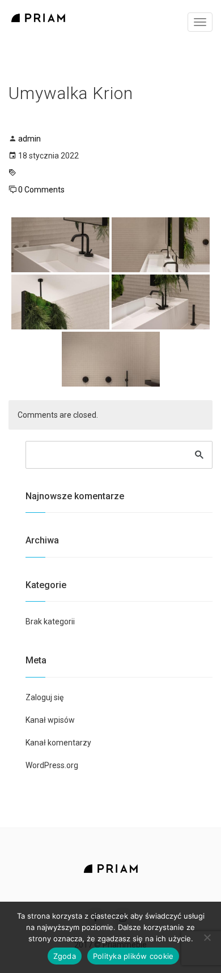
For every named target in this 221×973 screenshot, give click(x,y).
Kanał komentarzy (58, 742)
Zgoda (64, 956)
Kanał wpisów (50, 720)
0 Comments (41, 189)
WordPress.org (52, 765)
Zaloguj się (44, 697)
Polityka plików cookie (133, 956)
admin (29, 138)
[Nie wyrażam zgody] (206, 937)
